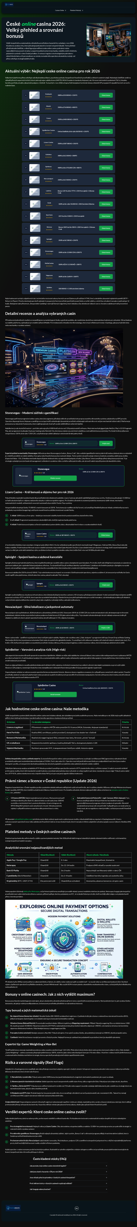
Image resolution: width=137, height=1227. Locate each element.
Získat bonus (106, 95)
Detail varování (55, 694)
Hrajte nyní (106, 443)
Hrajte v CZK (105, 628)
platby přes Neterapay (31, 891)
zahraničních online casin (24, 819)
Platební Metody (75, 10)
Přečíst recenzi (55, 478)
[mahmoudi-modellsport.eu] (9, 4)
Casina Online (59, 10)
